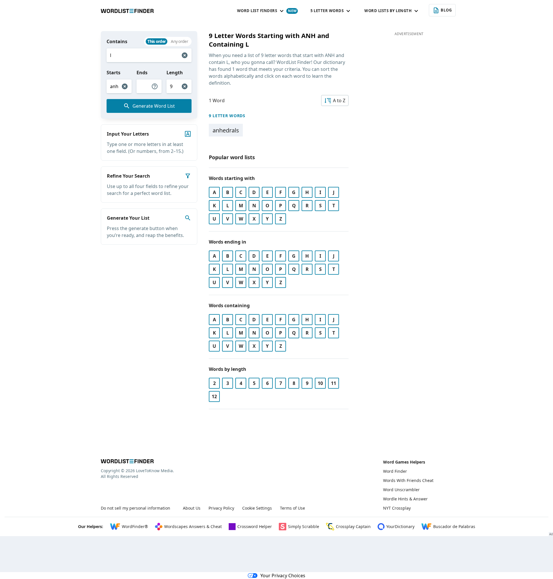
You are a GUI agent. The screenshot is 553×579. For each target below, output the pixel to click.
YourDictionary (400, 526)
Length (174, 72)
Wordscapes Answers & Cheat (193, 526)
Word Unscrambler (401, 489)
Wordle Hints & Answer (405, 499)
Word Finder (395, 471)
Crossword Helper (254, 526)
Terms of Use (292, 508)
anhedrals (226, 130)
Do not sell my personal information (135, 508)
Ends (142, 72)
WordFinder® (135, 526)
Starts (113, 72)
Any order (179, 41)
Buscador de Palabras (454, 526)
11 (333, 383)
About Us (191, 508)
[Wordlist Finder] (127, 461)
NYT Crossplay (397, 508)
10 (320, 383)
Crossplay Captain (353, 526)
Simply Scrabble (303, 526)
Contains (117, 41)
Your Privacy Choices (282, 575)
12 (214, 396)
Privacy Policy (221, 508)
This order (156, 41)
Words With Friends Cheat (408, 480)
